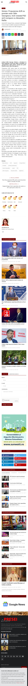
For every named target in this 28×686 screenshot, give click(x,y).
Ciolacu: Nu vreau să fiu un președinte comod (13, 324)
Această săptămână (6, 472)
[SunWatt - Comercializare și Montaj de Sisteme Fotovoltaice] (14, 430)
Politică (3, 8)
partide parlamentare (12, 165)
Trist (9, 210)
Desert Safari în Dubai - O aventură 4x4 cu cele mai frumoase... (17, 541)
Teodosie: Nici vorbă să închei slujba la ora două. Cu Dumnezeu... (17, 641)
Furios (4, 210)
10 (5, 196)
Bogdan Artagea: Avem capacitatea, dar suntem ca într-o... (18, 504)
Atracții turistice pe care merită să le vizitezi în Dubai (18, 533)
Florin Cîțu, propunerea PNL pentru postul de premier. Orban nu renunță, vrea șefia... (14, 180)
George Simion (22, 163)
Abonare (24, 667)
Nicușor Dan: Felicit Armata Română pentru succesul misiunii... (18, 497)
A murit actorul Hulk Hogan (16, 483)
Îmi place (4, 202)
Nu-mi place (10, 202)
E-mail (3, 383)
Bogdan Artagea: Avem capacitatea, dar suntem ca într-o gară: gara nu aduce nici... (14, 187)
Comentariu (4, 389)
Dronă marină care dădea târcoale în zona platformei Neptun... (18, 490)
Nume (3, 377)
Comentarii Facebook (14, 374)
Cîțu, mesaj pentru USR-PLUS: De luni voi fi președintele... (12, 259)
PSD (17, 168)
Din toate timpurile (22, 472)
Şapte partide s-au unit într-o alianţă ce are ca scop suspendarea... (17, 635)
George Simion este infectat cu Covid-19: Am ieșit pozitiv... (17, 647)
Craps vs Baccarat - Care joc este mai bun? (17, 547)
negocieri (15, 163)
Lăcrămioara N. (7, 29)
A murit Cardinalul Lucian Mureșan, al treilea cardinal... (13, 584)
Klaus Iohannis (5, 163)
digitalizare (21, 170)
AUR (11, 163)
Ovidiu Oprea (12, 506)
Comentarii (4, 374)
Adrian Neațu (4, 528)
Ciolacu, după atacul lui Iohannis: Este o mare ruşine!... (13, 345)
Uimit (15, 210)
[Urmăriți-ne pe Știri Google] (14, 604)
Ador (15, 202)
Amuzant (20, 202)
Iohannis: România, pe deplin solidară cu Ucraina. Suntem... (14, 367)
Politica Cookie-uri (20, 682)
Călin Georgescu (5, 170)
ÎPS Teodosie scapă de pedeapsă (17, 476)
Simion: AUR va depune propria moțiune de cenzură (12, 280)
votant (13, 168)
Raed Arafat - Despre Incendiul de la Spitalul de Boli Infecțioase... (18, 554)
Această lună (14, 472)
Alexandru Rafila (14, 170)
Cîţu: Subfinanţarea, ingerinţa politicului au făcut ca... (14, 302)
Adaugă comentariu (7, 404)
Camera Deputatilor (6, 168)
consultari (4, 165)
